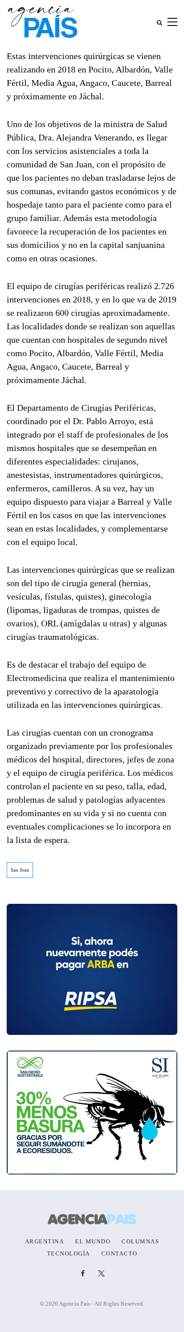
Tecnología (68, 1254)
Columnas (140, 1241)
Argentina (44, 1241)
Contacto (119, 1254)
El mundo (92, 1241)
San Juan (20, 869)
